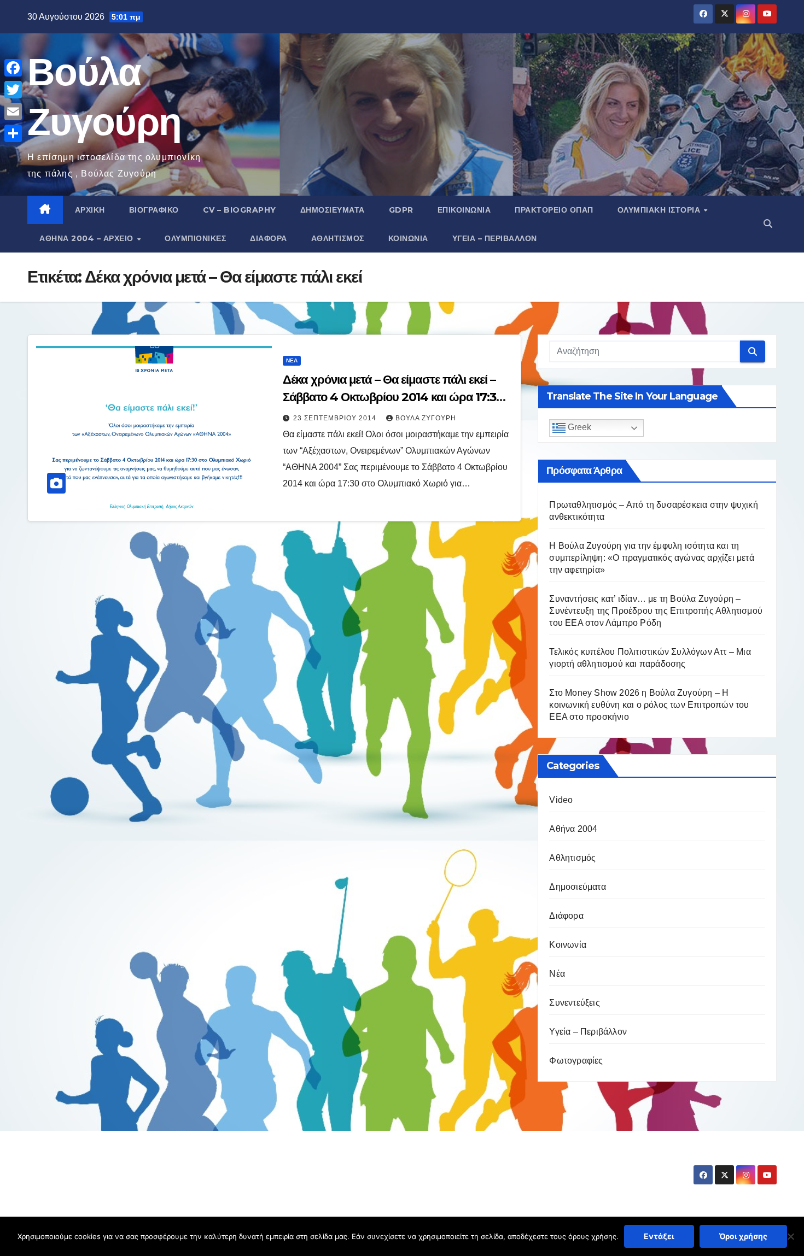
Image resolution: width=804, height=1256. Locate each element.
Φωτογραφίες (576, 1060)
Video (561, 800)
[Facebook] (13, 68)
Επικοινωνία (464, 210)
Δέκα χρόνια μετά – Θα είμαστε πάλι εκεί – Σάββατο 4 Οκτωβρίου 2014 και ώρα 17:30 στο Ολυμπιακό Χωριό (393, 397)
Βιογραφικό (154, 210)
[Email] (13, 111)
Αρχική (90, 210)
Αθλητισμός (337, 238)
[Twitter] (13, 90)
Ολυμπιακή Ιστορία (660, 210)
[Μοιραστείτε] (13, 133)
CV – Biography (239, 210)
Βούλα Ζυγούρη (425, 418)
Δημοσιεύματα (332, 210)
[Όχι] (790, 1236)
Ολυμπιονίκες (195, 238)
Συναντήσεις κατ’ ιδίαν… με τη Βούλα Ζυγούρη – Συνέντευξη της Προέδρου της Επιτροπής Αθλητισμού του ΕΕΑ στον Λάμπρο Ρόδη (655, 610)
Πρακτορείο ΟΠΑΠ (554, 210)
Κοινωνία (408, 238)
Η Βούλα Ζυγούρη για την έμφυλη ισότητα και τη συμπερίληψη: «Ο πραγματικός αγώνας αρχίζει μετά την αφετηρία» (651, 557)
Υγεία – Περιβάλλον (494, 238)
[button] (768, 223)
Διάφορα (268, 238)
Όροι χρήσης (743, 1236)
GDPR (401, 210)
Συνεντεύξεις (574, 1002)
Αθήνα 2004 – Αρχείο (87, 238)
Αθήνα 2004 (573, 829)
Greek (578, 427)
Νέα (292, 360)
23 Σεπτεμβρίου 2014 (335, 418)
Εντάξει (659, 1236)
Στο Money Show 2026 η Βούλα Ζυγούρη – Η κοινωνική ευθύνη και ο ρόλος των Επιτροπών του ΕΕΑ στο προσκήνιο (649, 704)
